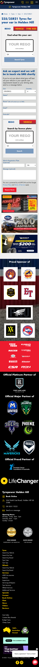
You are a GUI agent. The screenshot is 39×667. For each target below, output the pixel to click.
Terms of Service (20, 185)
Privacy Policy (7, 185)
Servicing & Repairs (8, 583)
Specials (5, 593)
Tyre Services (6, 585)
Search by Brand (7, 558)
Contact (5, 595)
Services (5, 573)
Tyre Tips (5, 563)
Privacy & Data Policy (13, 658)
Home (5, 14)
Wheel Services (7, 588)
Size (4, 89)
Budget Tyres (6, 620)
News (4, 603)
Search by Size (7, 555)
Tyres (4, 550)
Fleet (4, 600)
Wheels (5, 565)
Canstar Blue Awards (9, 617)
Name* (5, 95)
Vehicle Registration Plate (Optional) (11, 162)
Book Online (7, 598)
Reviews (5, 608)
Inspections (5, 580)
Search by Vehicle (8, 553)
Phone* (13, 102)
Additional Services (8, 590)
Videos (5, 606)
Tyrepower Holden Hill (21, 7)
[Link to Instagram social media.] (21, 662)
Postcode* (6, 114)
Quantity (29, 89)
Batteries (5, 578)
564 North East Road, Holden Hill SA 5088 (20, 501)
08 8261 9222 (12, 506)
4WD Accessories (8, 575)
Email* (5, 108)
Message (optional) (9, 169)
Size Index (5, 615)
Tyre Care (5, 560)
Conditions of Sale (25, 658)
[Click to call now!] (22, 2)
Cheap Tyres (6, 622)
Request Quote (9, 190)
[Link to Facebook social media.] (17, 662)
